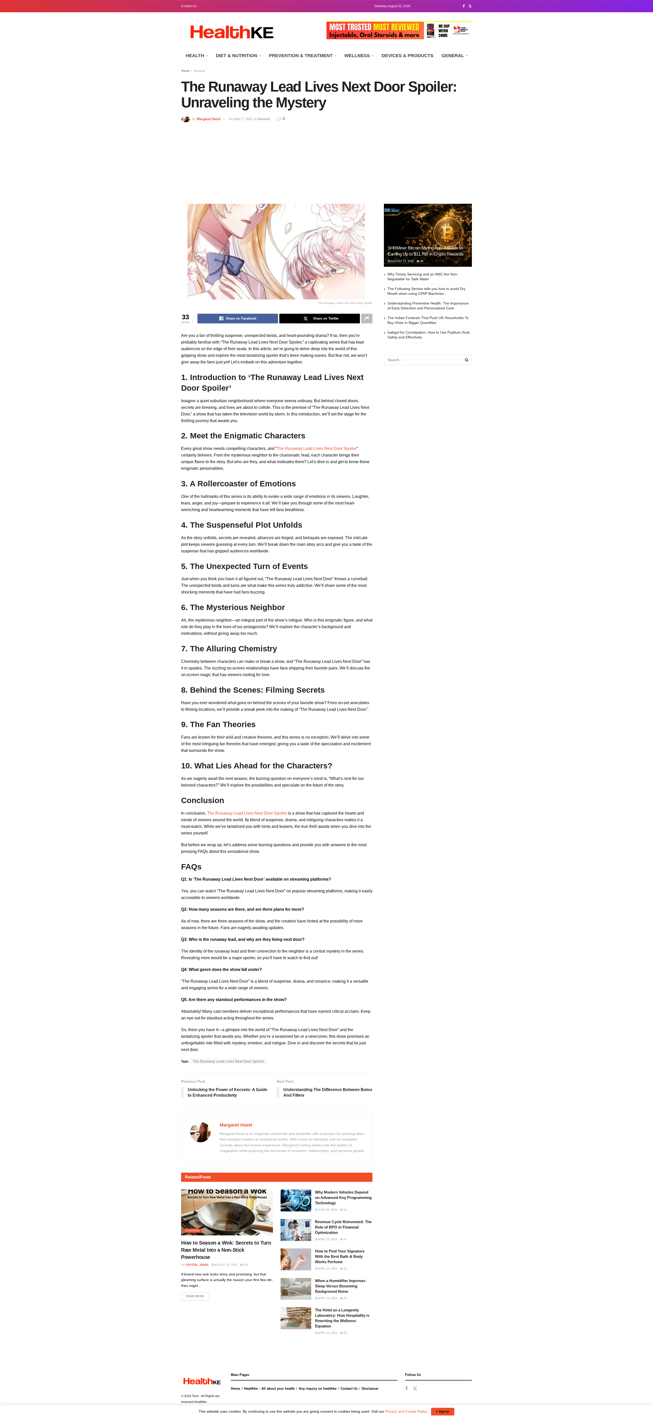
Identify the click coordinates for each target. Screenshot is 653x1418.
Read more (195, 1296)
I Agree (442, 1411)
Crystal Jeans (196, 1264)
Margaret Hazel (208, 119)
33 (344, 1209)
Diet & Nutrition (236, 55)
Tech (195, 1396)
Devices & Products (407, 55)
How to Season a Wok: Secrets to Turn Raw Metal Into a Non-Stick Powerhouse (226, 1250)
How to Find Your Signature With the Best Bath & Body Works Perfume (340, 1256)
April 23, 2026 (327, 1239)
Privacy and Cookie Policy (405, 1411)
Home (185, 71)
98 (421, 261)
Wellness (357, 55)
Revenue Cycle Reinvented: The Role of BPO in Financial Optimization (343, 1227)
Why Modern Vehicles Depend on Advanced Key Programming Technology (343, 1197)
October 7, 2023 (241, 119)
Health (195, 55)
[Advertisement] (326, 160)
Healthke (200, 1402)
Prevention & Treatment (301, 55)
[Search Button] (467, 360)
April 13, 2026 (327, 1298)
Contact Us (188, 6)
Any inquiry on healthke (317, 1388)
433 (245, 1264)
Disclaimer (370, 1388)
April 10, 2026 (327, 1332)
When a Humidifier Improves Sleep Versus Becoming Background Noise (340, 1286)
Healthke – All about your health (269, 1388)
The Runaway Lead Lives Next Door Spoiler (317, 448)
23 (345, 1268)
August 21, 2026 (402, 261)
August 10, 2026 (225, 1264)
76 (345, 1239)
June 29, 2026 (327, 1209)
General (453, 55)
